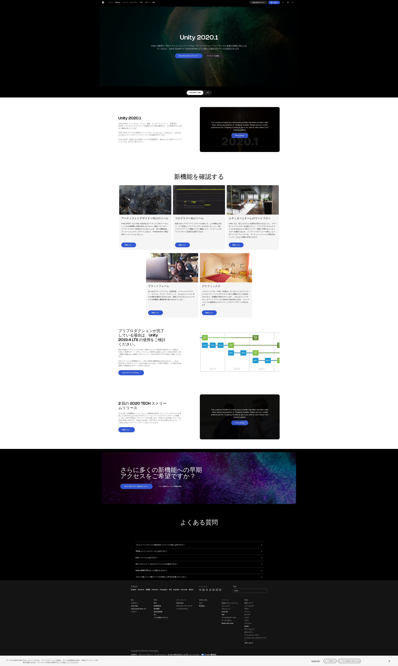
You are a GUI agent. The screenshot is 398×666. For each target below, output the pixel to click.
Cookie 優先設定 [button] (210, 654)
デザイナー (168, 133)
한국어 (191, 589)
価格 (153, 2)
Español (176, 589)
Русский (184, 589)
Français (155, 589)
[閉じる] (389, 661)
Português (163, 589)
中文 (170, 589)
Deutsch (141, 589)
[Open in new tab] (144, 609)
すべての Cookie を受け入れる (349, 661)
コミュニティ (134, 2)
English (133, 589)
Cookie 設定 (315, 661)
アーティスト (158, 133)
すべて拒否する (330, 661)
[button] (258, 2)
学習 (141, 2)
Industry (117, 2)
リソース (125, 2)
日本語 (148, 589)
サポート (147, 2)
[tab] (195, 93)
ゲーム (111, 2)
